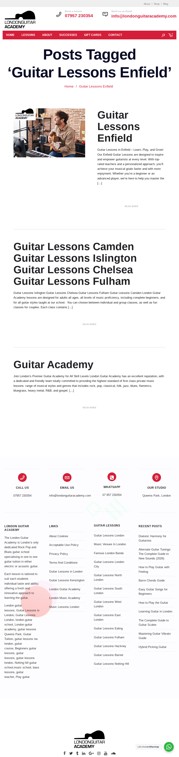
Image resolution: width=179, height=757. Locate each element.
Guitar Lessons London (109, 535)
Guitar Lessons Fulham (109, 637)
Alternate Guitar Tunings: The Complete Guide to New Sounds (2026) (155, 554)
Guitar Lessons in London (66, 571)
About (147, 3)
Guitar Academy (53, 364)
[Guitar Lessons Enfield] (50, 132)
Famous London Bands (109, 553)
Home (10, 34)
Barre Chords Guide (152, 580)
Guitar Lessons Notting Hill (111, 663)
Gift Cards (92, 34)
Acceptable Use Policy (64, 545)
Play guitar (23, 677)
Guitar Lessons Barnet (108, 655)
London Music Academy (64, 598)
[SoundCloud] (113, 754)
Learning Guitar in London (155, 611)
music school (22, 667)
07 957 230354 (111, 495)
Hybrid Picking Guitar (153, 647)
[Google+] (91, 754)
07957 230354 (22, 495)
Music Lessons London (64, 607)
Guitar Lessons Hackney (110, 646)
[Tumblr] (77, 754)
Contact (115, 34)
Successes (68, 34)
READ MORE (131, 206)
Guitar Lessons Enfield (118, 126)
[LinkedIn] (83, 754)
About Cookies (58, 536)
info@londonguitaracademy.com (143, 16)
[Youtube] (105, 754)
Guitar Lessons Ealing (108, 628)
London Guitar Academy (64, 589)
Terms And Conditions (63, 562)
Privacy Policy (58, 554)
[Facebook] (64, 754)
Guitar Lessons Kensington (66, 580)
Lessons (28, 34)
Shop (157, 3)
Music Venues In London (110, 544)
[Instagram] (98, 754)
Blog (165, 3)
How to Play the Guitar (153, 602)
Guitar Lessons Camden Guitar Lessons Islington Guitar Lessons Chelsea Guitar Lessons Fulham (75, 264)
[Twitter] (70, 754)
